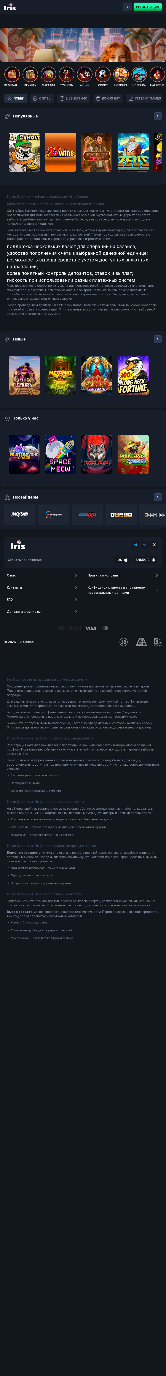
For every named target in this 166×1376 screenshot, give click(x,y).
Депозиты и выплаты (24, 611)
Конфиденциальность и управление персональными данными (116, 590)
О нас (11, 575)
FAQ (10, 599)
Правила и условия (103, 575)
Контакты (14, 587)
